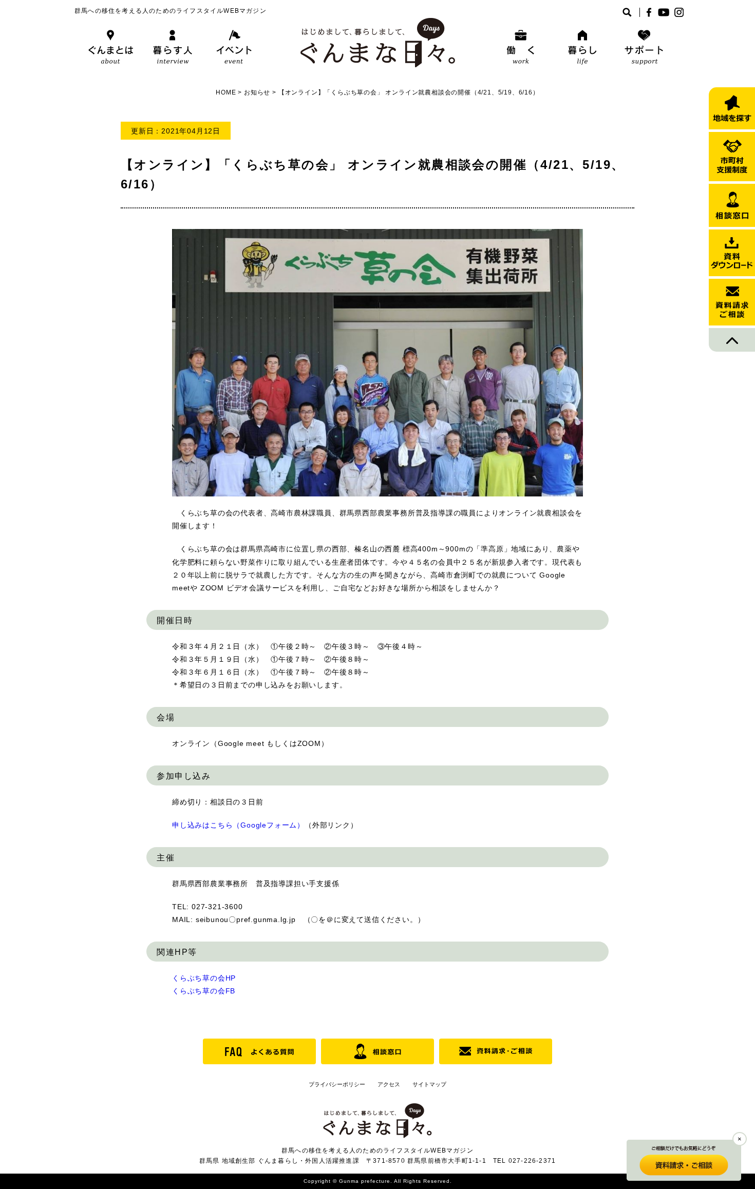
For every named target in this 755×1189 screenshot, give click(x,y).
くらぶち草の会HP (204, 978)
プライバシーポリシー (337, 1084)
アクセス (389, 1084)
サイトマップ (429, 1084)
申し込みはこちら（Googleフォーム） (238, 825)
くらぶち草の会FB (203, 991)
